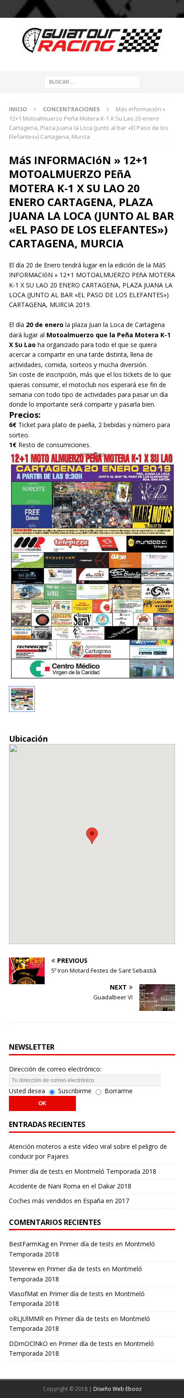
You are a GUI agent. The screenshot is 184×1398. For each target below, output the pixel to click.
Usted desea (27, 1091)
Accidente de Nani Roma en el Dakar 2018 (70, 1186)
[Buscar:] (92, 81)
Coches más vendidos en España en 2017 (69, 1200)
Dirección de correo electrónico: (55, 1069)
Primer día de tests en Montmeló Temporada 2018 (82, 1171)
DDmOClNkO (28, 1343)
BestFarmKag (29, 1244)
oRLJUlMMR (26, 1318)
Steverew (22, 1269)
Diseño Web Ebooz (117, 1389)
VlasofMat (23, 1293)
